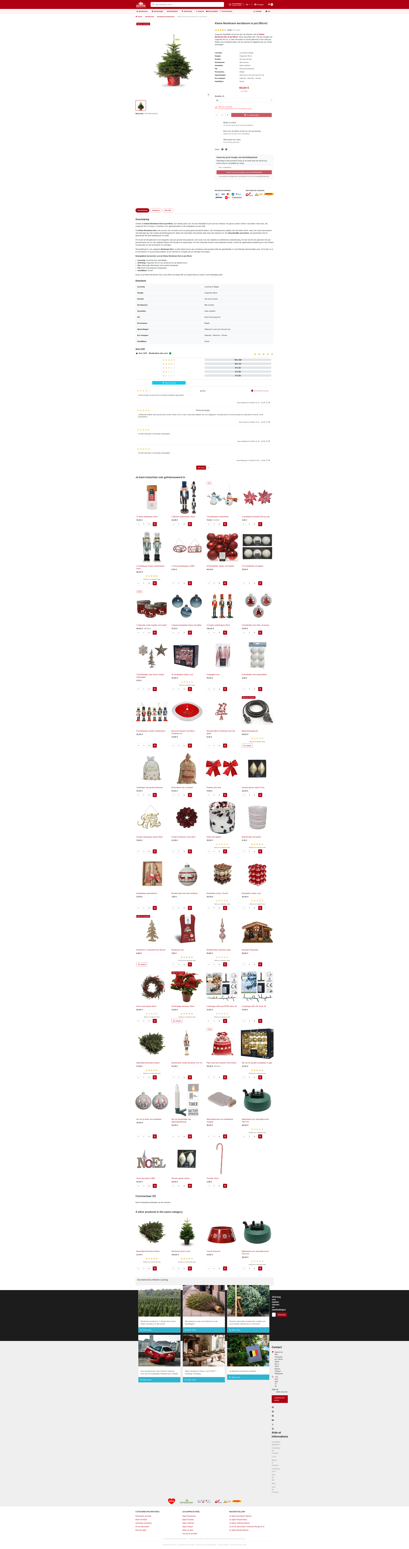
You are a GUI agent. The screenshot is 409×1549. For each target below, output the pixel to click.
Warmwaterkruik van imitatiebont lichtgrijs (220, 1120)
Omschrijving (142, 210)
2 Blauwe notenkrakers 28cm (183, 517)
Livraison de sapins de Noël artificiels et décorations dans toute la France (217, 1539)
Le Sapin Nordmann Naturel (240, 1516)
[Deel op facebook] (222, 149)
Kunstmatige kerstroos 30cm (182, 1006)
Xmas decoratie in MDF (145, 1178)
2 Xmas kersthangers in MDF (183, 566)
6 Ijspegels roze (213, 674)
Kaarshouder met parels (251, 837)
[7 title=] (266, 354)
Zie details (247, 746)
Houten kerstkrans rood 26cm (183, 837)
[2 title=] (184, 682)
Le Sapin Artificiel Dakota (239, 1523)
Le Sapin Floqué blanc (238, 1519)
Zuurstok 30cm (213, 1178)
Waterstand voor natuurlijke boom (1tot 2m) (255, 1120)
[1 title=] (253, 354)
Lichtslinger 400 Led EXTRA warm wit (222, 1006)
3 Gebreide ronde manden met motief (151, 625)
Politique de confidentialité (206, 1545)
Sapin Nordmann (189, 1516)
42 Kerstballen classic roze (182, 674)
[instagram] (273, 1416)
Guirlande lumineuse (143, 1523)
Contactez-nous (279, 1399)
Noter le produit (169, 383)
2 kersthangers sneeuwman (218, 517)
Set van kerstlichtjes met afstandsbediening (181, 1120)
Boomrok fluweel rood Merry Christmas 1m (183, 732)
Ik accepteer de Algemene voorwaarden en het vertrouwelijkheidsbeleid (244, 176)
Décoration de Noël (143, 1516)
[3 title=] (257, 354)
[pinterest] (273, 1411)
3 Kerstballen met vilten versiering (255, 625)
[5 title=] (262, 354)
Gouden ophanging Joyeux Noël (149, 837)
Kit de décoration (142, 1526)
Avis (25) (168, 210)
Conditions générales (186, 1545)
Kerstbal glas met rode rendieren (184, 893)
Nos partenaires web (239, 1545)
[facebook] (273, 1407)
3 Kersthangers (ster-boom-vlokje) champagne (150, 675)
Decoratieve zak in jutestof (182, 787)
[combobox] (187, 4)
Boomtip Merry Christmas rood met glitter (221, 732)
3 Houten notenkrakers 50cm (218, 625)
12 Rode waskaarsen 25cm (147, 517)
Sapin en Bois (187, 1530)
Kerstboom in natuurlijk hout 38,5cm (151, 950)
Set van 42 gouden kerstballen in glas (257, 1063)
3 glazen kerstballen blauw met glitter (186, 625)
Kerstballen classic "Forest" (217, 893)
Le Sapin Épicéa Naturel (238, 1530)
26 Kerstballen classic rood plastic (220, 566)
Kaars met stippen (214, 837)
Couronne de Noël (189, 1533)
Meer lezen (146, 1330)
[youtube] (273, 1420)
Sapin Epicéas (188, 1519)
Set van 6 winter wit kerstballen (148, 1119)
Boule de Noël (141, 1519)
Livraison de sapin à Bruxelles (175, 1539)
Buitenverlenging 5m (250, 731)
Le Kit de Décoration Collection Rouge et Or (246, 1526)
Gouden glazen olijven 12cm (253, 787)
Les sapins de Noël (191, 1512)
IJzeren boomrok (213, 1251)
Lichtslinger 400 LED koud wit (254, 1006)
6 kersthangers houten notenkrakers (150, 731)
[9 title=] (270, 354)
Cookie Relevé (223, 1545)
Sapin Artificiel (188, 1523)
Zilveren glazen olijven (180, 1178)
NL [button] (247, 4)
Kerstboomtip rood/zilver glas (219, 950)
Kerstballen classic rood (251, 893)
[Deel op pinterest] (226, 149)
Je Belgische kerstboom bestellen (242, 1371)
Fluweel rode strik (214, 787)
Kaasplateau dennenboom (146, 893)
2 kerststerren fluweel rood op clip (256, 517)
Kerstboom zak (177, 950)
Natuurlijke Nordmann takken (148, 1063)
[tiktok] (273, 1424)
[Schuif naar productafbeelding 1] (140, 105)
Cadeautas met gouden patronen (149, 787)
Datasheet (156, 210)
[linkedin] (273, 1429)
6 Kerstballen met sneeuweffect (254, 674)
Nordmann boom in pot (180, 1251)
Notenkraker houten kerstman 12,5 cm (186, 1063)
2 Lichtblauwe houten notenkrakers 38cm (150, 567)
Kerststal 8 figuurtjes (250, 950)
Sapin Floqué (187, 1526)
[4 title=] (189, 682)
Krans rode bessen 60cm (146, 1006)
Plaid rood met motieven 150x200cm (222, 1063)
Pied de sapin (140, 1530)
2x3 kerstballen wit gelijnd (252, 566)
